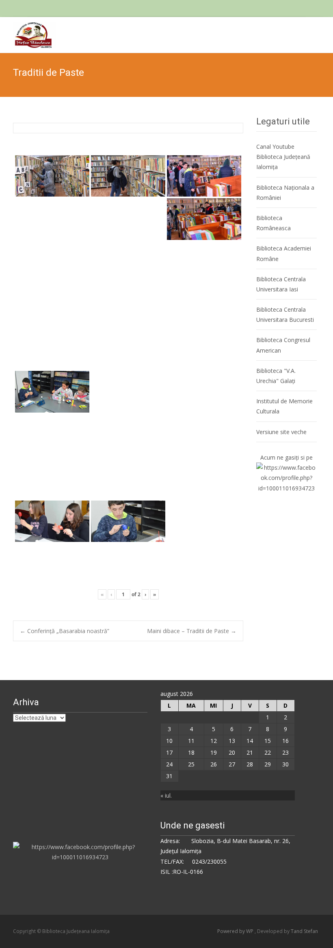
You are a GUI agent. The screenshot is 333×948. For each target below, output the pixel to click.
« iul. (166, 795)
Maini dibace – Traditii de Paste (191, 631)
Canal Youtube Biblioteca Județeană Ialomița (283, 157)
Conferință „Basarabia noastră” (64, 631)
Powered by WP (236, 931)
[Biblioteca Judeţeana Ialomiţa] (28, 33)
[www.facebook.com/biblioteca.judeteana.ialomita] (286, 477)
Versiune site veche (281, 432)
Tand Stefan (304, 931)
